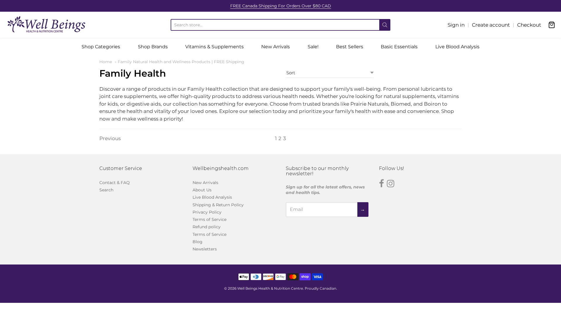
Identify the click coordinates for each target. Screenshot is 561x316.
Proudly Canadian (320, 288)
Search (106, 190)
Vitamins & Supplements (214, 46)
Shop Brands (153, 46)
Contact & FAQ (114, 182)
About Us (202, 190)
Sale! (313, 46)
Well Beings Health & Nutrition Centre (270, 288)
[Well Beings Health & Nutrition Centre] (47, 25)
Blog (197, 241)
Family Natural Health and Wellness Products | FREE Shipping (181, 61)
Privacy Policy (207, 212)
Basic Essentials (399, 46)
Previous (110, 138)
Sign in (456, 25)
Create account (491, 25)
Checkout (529, 25)
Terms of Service (209, 219)
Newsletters (205, 249)
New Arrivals (275, 46)
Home (105, 61)
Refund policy (207, 226)
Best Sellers (349, 46)
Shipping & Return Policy (218, 204)
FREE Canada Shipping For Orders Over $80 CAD (280, 5)
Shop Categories (101, 46)
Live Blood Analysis (457, 46)
